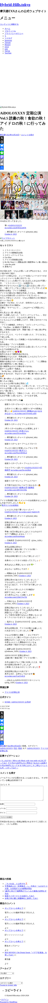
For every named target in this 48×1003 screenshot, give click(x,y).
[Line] (24, 153)
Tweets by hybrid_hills (8, 985)
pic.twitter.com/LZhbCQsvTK (16, 597)
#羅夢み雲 (23, 488)
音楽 (20, 748)
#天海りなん (24, 431)
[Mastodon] (24, 157)
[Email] (24, 164)
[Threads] (24, 142)
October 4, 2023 (11, 234)
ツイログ (8, 38)
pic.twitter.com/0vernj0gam (15, 536)
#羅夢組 (31, 488)
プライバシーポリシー (14, 33)
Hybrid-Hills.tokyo (15, 4)
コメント (5, 785)
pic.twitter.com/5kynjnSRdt (21, 470)
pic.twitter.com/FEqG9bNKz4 (16, 453)
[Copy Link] (24, 160)
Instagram (8, 40)
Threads (8, 43)
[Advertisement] (24, 81)
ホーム (7, 29)
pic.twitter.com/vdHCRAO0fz (16, 490)
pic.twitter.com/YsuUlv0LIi (15, 676)
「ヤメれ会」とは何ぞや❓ (16, 884)
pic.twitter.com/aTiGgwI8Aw (15, 433)
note (6, 49)
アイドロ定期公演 (12, 692)
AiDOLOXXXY (6, 748)
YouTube (8, 53)
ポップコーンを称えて (14, 908)
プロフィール (10, 31)
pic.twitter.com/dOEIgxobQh (15, 228)
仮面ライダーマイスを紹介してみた (19, 896)
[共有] (24, 168)
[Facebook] (24, 149)
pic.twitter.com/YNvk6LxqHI (25, 414)
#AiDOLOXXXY (15, 225)
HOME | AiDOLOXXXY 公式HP (18, 702)
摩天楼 (3, 135)
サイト (3, 813)
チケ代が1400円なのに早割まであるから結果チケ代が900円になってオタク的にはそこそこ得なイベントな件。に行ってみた (24, 765)
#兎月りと (23, 451)
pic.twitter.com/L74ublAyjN (29, 512)
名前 (2, 804)
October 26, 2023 (11, 420)
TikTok (7, 51)
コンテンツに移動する (9, 24)
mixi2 (7, 47)
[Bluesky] (24, 145)
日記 (15, 748)
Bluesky (8, 45)
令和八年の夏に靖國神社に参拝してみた (21, 898)
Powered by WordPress (8, 1002)
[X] (24, 138)
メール (3, 808)
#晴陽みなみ (32, 411)
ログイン (5, 1000)
